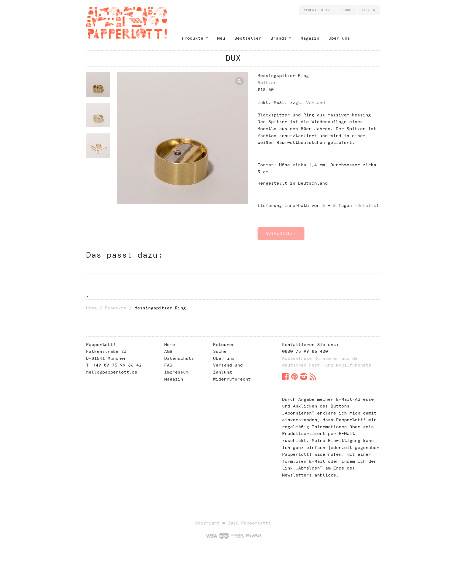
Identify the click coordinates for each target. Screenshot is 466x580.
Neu (221, 38)
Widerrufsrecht (232, 379)
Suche (220, 351)
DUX (233, 58)
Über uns (339, 38)
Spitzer (267, 82)
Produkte (192, 38)
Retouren (224, 344)
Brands (278, 38)
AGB (168, 351)
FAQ (168, 365)
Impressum (176, 372)
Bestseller (247, 38)
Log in (368, 10)
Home (91, 307)
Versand (315, 102)
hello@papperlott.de (111, 372)
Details (366, 205)
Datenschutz (179, 358)
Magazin (309, 38)
